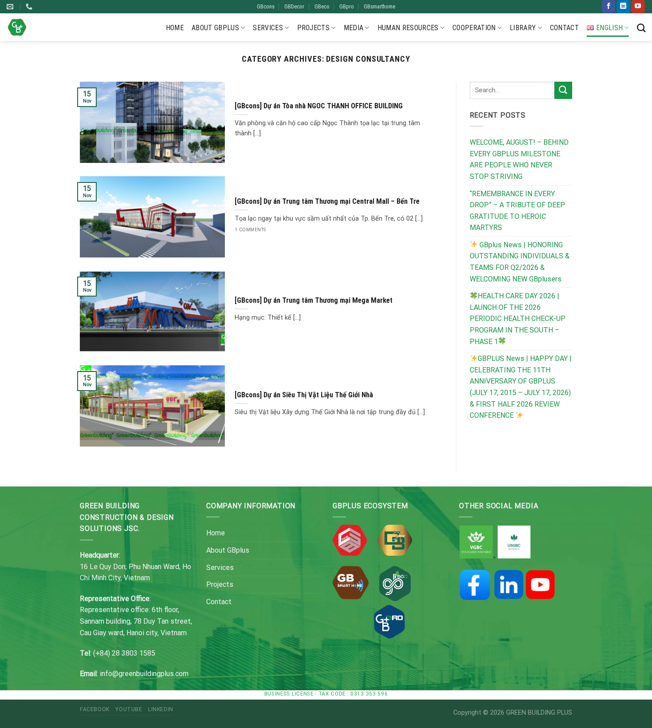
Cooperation (474, 28)
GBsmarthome (379, 6)
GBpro (346, 6)
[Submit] (563, 90)
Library (523, 28)
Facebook (95, 709)
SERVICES (268, 28)
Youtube (128, 709)
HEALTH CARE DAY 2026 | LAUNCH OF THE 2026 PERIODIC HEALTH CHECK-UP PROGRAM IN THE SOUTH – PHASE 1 (518, 318)
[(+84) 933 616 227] (30, 6)
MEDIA (354, 28)
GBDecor (294, 6)
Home (175, 28)
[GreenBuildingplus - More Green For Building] (17, 27)
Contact (564, 28)
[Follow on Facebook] (608, 6)
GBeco (322, 6)
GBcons (266, 6)
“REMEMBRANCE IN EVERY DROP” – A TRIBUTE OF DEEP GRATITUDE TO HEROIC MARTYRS (517, 211)
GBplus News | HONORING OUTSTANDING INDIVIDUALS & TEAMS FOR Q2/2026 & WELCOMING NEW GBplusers (520, 262)
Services (220, 567)
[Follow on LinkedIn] (623, 6)
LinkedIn (160, 709)
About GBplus (215, 28)
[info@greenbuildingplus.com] (11, 6)
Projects (313, 28)
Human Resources (408, 28)
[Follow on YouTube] (637, 6)
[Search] (641, 27)
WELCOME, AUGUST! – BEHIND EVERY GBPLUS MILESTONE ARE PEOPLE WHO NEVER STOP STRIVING (519, 159)
